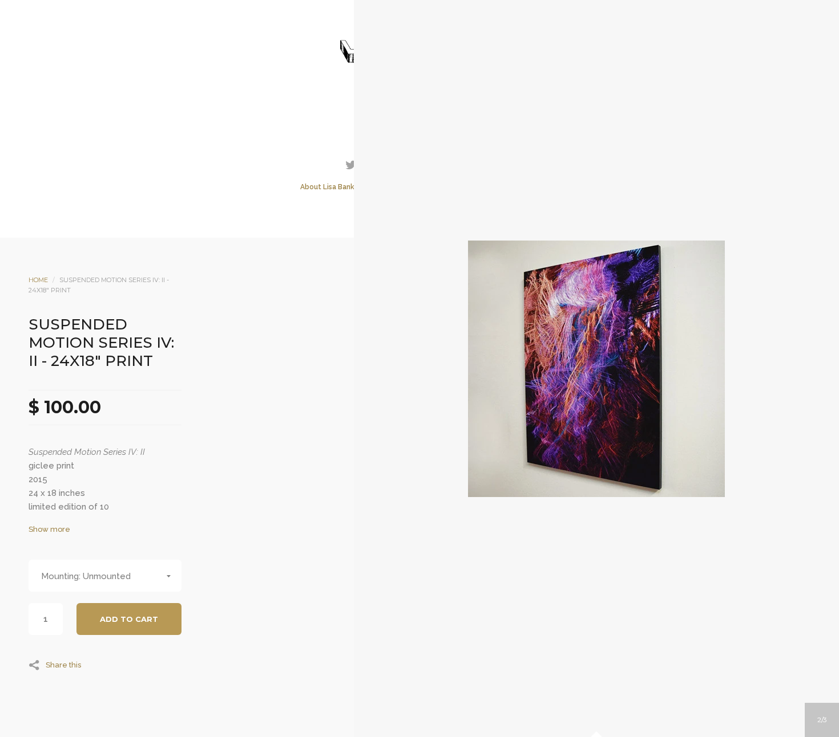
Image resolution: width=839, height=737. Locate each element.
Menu (373, 110)
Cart (465, 110)
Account (404, 110)
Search (435, 110)
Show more (49, 529)
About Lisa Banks (329, 187)
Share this (63, 665)
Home (38, 280)
